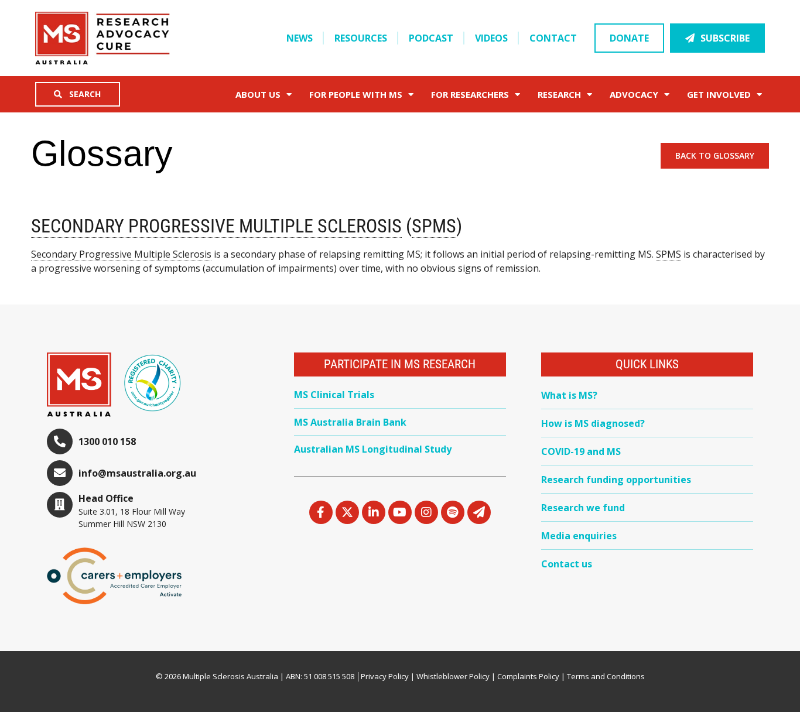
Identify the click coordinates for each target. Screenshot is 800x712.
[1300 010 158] (60, 441)
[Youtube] (400, 512)
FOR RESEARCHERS (470, 94)
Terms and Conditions (606, 676)
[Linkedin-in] (373, 512)
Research (559, 94)
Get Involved (719, 94)
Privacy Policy (385, 676)
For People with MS (355, 94)
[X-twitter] (347, 512)
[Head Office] (60, 505)
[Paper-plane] (479, 512)
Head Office (106, 498)
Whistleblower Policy (453, 676)
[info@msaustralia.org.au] (60, 473)
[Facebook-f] (321, 512)
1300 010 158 (107, 441)
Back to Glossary (714, 155)
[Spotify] (452, 512)
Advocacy (634, 94)
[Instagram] (426, 512)
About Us (258, 94)
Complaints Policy (528, 676)
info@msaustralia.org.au (137, 473)
